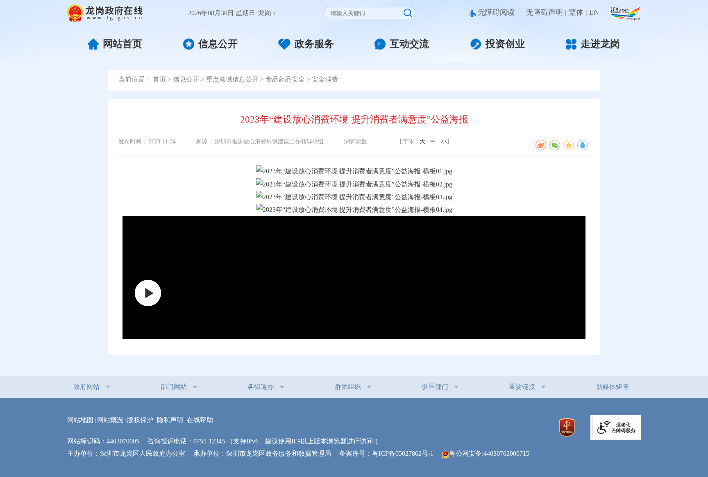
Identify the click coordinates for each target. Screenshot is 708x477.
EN (594, 12)
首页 (159, 79)
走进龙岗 (600, 44)
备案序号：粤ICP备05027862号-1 (389, 453)
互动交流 (409, 44)
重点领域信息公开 (232, 79)
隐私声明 (170, 419)
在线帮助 (200, 419)
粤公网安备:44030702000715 (489, 453)
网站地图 (80, 419)
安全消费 (325, 79)
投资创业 (505, 44)
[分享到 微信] (554, 145)
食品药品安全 (285, 79)
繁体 (576, 12)
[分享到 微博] (541, 145)
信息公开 (218, 44)
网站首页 (122, 44)
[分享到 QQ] (582, 145)
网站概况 (110, 419)
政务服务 (314, 44)
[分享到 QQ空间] (568, 145)
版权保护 (140, 419)
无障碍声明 (544, 12)
